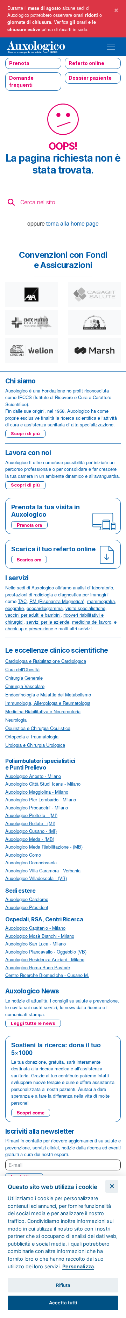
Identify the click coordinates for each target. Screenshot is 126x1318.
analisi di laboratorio (93, 587)
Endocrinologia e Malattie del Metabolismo (48, 694)
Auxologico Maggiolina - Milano (36, 791)
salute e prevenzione (97, 1000)
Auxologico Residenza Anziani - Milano (44, 959)
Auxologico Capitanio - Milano (35, 927)
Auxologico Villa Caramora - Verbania (42, 870)
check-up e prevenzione (29, 628)
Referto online (86, 63)
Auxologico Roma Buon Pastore (37, 967)
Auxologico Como (23, 854)
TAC (22, 601)
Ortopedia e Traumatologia (31, 736)
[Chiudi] (111, 1186)
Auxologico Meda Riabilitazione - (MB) (44, 846)
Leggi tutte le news (33, 1023)
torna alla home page (72, 223)
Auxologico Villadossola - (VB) (36, 878)
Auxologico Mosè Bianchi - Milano (39, 936)
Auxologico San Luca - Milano (35, 943)
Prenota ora (29, 525)
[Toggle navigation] (111, 47)
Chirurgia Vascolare (24, 686)
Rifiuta (63, 1285)
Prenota (19, 63)
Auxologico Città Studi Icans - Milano (42, 783)
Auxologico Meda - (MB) (29, 839)
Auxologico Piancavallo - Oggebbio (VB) (45, 951)
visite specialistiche (85, 608)
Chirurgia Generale (24, 677)
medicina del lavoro (91, 621)
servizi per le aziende (47, 621)
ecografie (14, 608)
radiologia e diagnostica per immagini (71, 594)
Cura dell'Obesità (22, 669)
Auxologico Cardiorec (26, 899)
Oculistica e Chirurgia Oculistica (37, 728)
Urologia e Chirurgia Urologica (35, 745)
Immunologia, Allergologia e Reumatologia (47, 703)
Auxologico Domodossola (31, 862)
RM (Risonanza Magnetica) (56, 601)
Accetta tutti (63, 1302)
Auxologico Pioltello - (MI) (31, 815)
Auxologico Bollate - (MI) (30, 823)
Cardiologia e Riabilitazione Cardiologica (45, 661)
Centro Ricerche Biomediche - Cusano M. (47, 975)
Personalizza (78, 1266)
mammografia (101, 601)
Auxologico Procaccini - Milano (36, 807)
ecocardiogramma (45, 608)
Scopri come (30, 1112)
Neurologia (16, 719)
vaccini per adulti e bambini (33, 614)
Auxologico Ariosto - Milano (33, 776)
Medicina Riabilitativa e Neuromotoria (42, 711)
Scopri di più (25, 433)
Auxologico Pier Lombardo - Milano (40, 799)
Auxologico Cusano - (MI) (31, 831)
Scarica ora (29, 559)
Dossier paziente (90, 78)
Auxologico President (26, 907)
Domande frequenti (21, 81)
